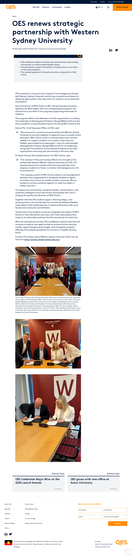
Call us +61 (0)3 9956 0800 (116, 1)
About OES (94, 1)
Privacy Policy (29, 504)
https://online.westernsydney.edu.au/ (42, 239)
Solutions (45, 7)
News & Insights (10, 523)
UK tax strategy (30, 518)
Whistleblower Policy (31, 509)
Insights (68, 7)
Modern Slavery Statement (33, 523)
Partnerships (57, 7)
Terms (7, 528)
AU (99, 7)
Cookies (27, 513)
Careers (102, 1)
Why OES (36, 7)
